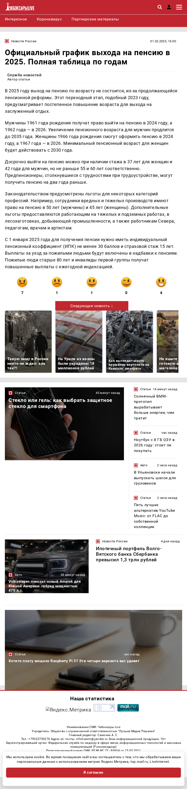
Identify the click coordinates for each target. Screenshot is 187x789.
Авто (144, 465)
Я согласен (93, 772)
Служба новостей (24, 75)
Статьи (20, 393)
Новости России (24, 41)
